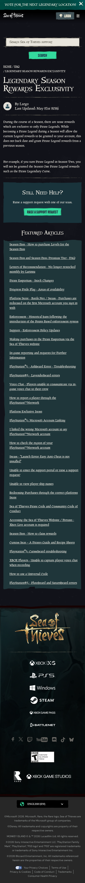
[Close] (81, 4)
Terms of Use (58, 867)
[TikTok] (63, 740)
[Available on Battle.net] (42, 725)
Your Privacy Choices (36, 867)
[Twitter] (21, 739)
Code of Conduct (44, 871)
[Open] (78, 16)
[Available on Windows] (42, 688)
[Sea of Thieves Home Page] (28, 15)
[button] (42, 804)
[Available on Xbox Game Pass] (42, 713)
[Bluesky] (71, 740)
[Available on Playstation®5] (42, 676)
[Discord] (54, 740)
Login (67, 16)
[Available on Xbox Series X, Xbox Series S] (42, 663)
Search (42, 55)
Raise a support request (42, 212)
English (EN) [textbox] (36, 804)
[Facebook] (13, 739)
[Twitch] (30, 740)
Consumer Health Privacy (42, 876)
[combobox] (42, 42)
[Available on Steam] (42, 700)
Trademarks (65, 871)
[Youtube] (42, 740)
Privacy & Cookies (20, 871)
